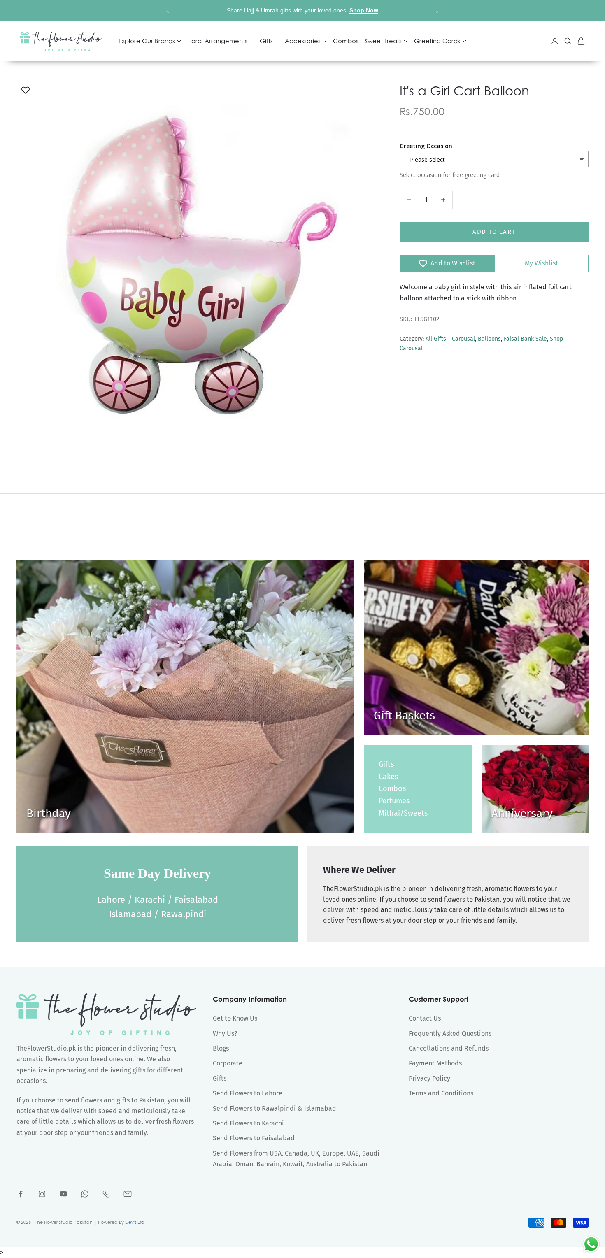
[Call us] (106, 1194)
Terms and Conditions (441, 1093)
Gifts (386, 764)
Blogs (221, 1048)
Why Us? (225, 1033)
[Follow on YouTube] (63, 1194)
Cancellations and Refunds (449, 1048)
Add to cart (494, 231)
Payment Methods (435, 1063)
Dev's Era (134, 1222)
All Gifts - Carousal (450, 339)
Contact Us (425, 1018)
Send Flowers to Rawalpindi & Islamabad (274, 1108)
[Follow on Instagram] (42, 1194)
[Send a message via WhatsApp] (591, 1244)
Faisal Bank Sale (525, 339)
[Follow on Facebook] (20, 1194)
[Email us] (127, 1194)
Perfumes (394, 800)
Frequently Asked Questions (450, 1033)
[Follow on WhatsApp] (85, 1194)
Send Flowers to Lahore (247, 1093)
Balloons (489, 339)
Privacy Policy (429, 1078)
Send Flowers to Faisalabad (254, 1138)
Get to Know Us (235, 1018)
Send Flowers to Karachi (248, 1123)
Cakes (388, 776)
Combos (345, 41)
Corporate (227, 1063)
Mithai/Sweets (403, 813)
